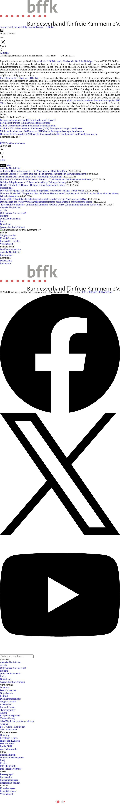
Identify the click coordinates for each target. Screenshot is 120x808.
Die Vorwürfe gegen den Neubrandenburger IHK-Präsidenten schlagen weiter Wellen (42, 190)
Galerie (3, 712)
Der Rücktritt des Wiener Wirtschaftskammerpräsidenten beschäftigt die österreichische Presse (46, 201)
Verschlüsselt (6, 243)
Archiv (3, 210)
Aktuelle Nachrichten (10, 168)
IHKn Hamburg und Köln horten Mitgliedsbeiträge (25, 122)
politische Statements (10, 218)
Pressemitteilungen (9, 780)
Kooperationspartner (10, 715)
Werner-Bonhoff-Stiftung (12, 227)
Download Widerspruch (12, 757)
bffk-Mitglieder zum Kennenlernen (17, 721)
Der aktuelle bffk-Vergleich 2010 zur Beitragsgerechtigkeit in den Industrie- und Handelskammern (48, 134)
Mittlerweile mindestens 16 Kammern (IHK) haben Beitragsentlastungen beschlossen (42, 131)
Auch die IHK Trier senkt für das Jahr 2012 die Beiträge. (65, 61)
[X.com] (60, 474)
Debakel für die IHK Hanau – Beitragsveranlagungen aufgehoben (32, 185)
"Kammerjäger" (8, 710)
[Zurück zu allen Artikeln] (60, 153)
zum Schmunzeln (8, 749)
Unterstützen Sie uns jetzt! (13, 213)
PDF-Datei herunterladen (12, 143)
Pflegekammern (7, 754)
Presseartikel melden (10, 241)
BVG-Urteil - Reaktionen (12, 726)
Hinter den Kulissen (10, 740)
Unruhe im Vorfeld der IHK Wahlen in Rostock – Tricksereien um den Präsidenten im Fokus (45, 179)
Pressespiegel (6, 187)
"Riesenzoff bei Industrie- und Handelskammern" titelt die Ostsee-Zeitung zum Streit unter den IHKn (50, 204)
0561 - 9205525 (89, 292)
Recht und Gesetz (9, 738)
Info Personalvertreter (10, 768)
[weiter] (60, 157)
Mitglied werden (8, 235)
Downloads (5, 224)
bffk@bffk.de (106, 292)
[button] (2, 160)
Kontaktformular (8, 238)
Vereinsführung (7, 718)
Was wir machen (8, 690)
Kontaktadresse (7, 788)
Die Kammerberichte (10, 249)
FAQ (2, 760)
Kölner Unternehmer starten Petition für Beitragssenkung (28, 125)
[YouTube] (60, 594)
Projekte (4, 215)
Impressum (5, 263)
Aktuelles (4, 52)
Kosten (3, 763)
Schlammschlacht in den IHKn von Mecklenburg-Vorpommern (31, 176)
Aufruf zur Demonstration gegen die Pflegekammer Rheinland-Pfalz (33, 171)
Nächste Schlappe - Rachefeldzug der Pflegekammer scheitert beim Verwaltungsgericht (43, 173)
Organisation (6, 693)
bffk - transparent (8, 729)
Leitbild (4, 696)
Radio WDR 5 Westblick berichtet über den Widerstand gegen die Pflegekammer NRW (43, 199)
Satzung (4, 724)
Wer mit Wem (7, 743)
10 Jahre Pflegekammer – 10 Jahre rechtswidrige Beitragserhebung (33, 182)
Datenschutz (6, 260)
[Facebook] (60, 353)
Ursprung (4, 735)
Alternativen (6, 704)
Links (3, 221)
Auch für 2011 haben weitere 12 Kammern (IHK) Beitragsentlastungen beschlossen (41, 128)
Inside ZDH (6, 746)
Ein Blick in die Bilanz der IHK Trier (20, 78)
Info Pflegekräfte (8, 766)
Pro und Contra (7, 707)
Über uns (4, 687)
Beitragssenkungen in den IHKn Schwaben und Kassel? (27, 120)
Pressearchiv (6, 777)
